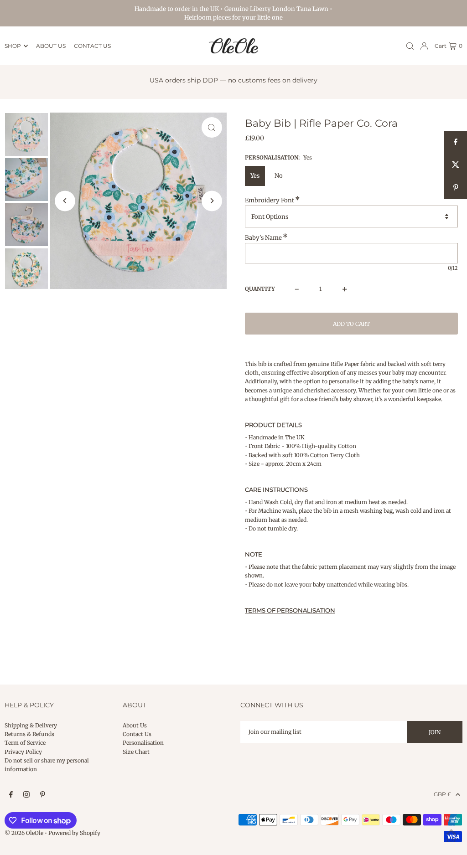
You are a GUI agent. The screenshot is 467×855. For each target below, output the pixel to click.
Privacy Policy (23, 751)
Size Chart (136, 751)
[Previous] (65, 201)
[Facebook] (11, 794)
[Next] (212, 201)
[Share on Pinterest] (455, 187)
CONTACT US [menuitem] (92, 45)
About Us (135, 725)
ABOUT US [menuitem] (51, 45)
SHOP (13, 45)
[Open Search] (410, 46)
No (279, 176)
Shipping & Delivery (31, 725)
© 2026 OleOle (24, 832)
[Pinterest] (42, 794)
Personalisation (143, 742)
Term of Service (25, 742)
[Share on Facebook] (455, 142)
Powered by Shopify (74, 832)
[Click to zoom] (212, 127)
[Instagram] (26, 794)
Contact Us (137, 734)
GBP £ (442, 794)
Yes (254, 176)
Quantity (260, 288)
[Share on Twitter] (455, 165)
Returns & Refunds (29, 734)
